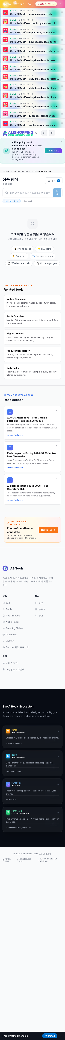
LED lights (44, 248)
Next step (46, 530)
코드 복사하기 (46, 4)
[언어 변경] (52, 133)
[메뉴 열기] (59, 133)
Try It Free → (53, 151)
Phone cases (22, 248)
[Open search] (36, 133)
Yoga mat (19, 256)
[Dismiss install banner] (60, 1036)
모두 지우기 (27, 201)
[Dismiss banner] (62, 12)
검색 (57, 193)
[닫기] (60, 4)
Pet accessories (42, 256)
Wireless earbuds (19, 263)
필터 (55, 180)
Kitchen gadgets (46, 263)
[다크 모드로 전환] (44, 133)
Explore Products (43, 171)
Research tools (21, 171)
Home (6, 171)
